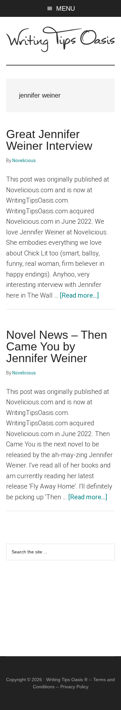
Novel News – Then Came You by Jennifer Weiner (56, 346)
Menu (65, 8)
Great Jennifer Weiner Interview (49, 139)
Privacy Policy (74, 686)
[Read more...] (79, 295)
